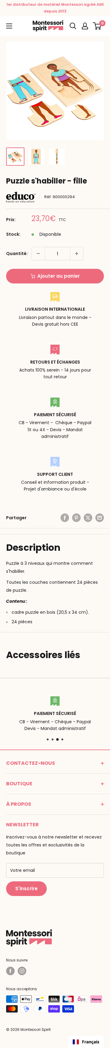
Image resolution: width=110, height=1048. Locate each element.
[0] (97, 26)
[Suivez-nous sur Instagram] (22, 971)
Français (90, 1042)
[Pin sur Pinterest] (76, 517)
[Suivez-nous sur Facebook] (10, 971)
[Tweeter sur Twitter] (88, 517)
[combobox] (86, 1042)
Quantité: (17, 253)
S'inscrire (26, 888)
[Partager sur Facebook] (65, 517)
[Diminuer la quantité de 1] (38, 253)
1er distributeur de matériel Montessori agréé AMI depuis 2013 (55, 8)
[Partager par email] (99, 517)
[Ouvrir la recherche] (73, 26)
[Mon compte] (85, 26)
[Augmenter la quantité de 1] (76, 253)
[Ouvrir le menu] (9, 26)
